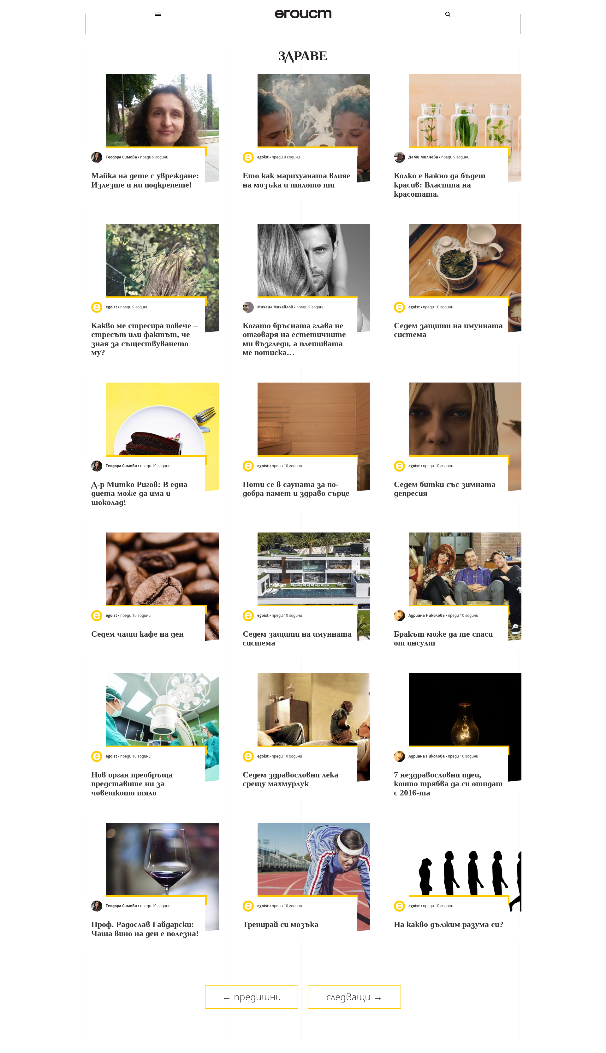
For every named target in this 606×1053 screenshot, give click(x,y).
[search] (448, 14)
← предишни (251, 997)
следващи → (354, 997)
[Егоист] (303, 14)
